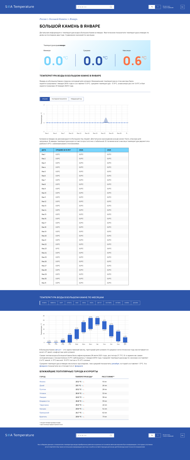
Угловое (43, 393)
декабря (115, 364)
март (61, 303)
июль (91, 303)
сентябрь (109, 303)
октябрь (118, 303)
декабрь (135, 303)
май (77, 303)
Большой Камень (58, 19)
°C (152, 7)
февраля (79, 366)
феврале (44, 366)
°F (157, 7)
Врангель (43, 417)
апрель (69, 303)
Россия (43, 19)
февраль (53, 303)
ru (183, 435)
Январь (73, 19)
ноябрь (126, 303)
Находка (43, 409)
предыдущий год (76, 99)
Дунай (42, 385)
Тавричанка (44, 405)
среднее (45, 99)
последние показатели (59, 99)
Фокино (42, 382)
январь (44, 303)
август (99, 303)
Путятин (43, 389)
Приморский (44, 413)
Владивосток (45, 401)
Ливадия (43, 397)
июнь (84, 303)
